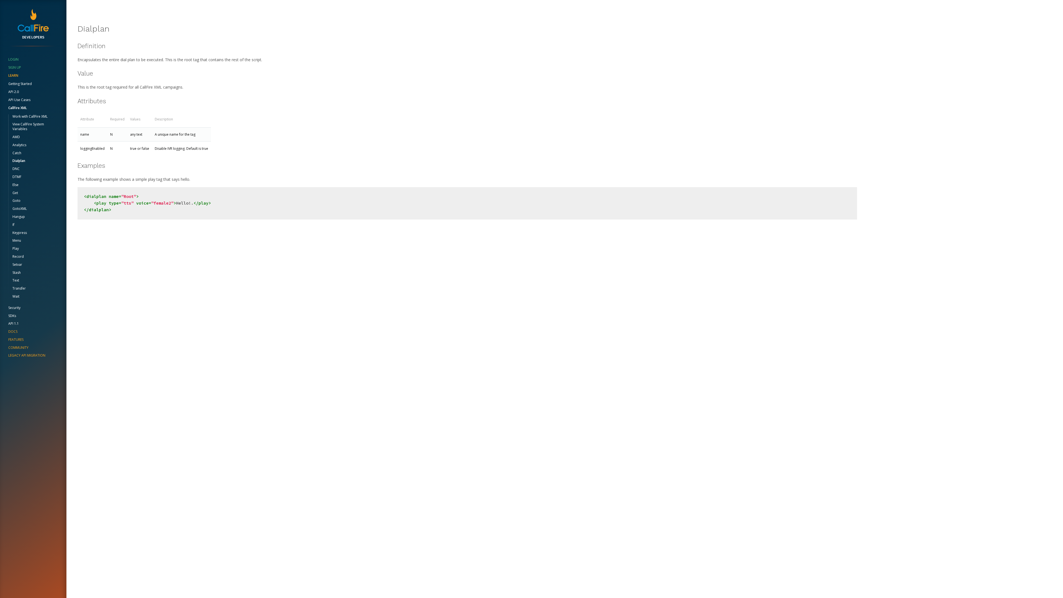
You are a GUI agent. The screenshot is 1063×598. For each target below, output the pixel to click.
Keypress (19, 232)
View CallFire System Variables (28, 126)
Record (18, 256)
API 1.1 (13, 323)
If (13, 224)
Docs (12, 331)
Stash (16, 272)
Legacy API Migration (26, 355)
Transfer (19, 288)
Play (15, 248)
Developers (33, 37)
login (13, 59)
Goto (16, 200)
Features (16, 339)
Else (15, 184)
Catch (16, 153)
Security (14, 307)
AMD (16, 137)
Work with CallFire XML (30, 116)
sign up (14, 67)
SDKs (12, 315)
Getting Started (20, 83)
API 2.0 (13, 91)
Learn (13, 75)
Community (18, 347)
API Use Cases (19, 99)
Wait (15, 296)
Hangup (18, 216)
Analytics (19, 145)
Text (15, 280)
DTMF (16, 176)
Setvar (17, 264)
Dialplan (18, 160)
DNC (16, 168)
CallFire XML (17, 107)
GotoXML (19, 208)
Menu (16, 240)
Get (15, 192)
